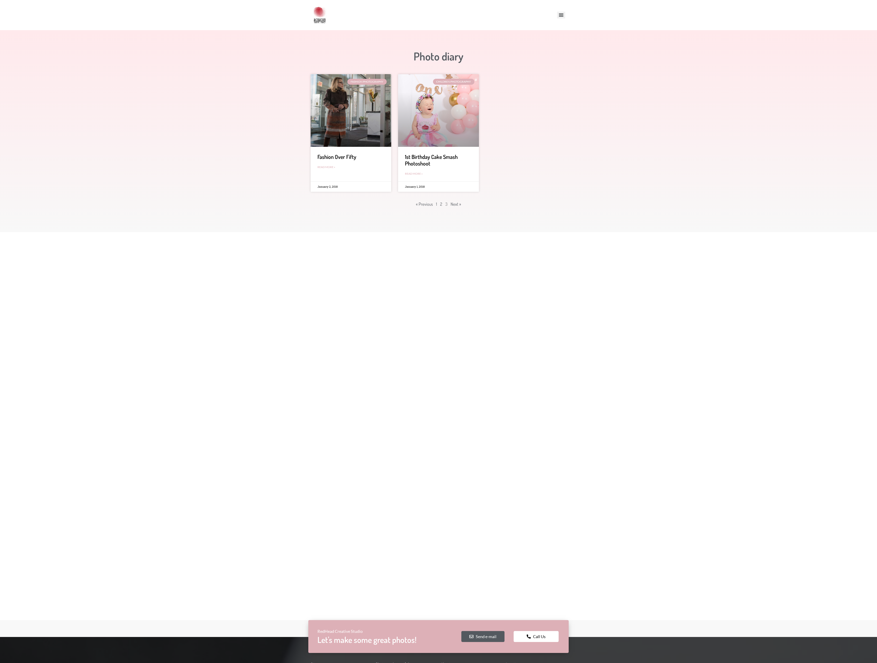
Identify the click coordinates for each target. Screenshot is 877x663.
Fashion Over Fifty (336, 156)
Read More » (326, 167)
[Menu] (561, 15)
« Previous (424, 204)
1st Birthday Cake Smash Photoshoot (431, 160)
